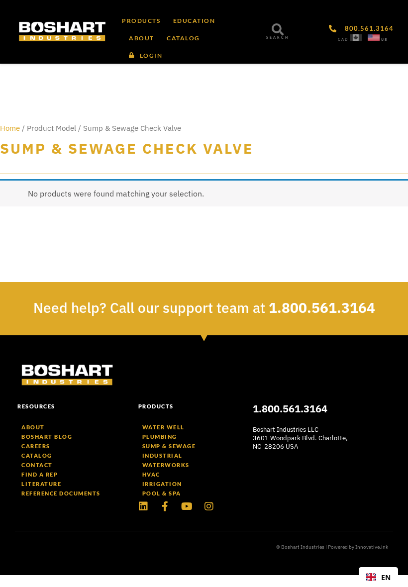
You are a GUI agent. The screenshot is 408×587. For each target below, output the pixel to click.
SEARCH (277, 37)
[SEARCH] (278, 29)
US (384, 39)
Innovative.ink (371, 547)
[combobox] (378, 577)
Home (10, 128)
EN (386, 577)
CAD (343, 39)
